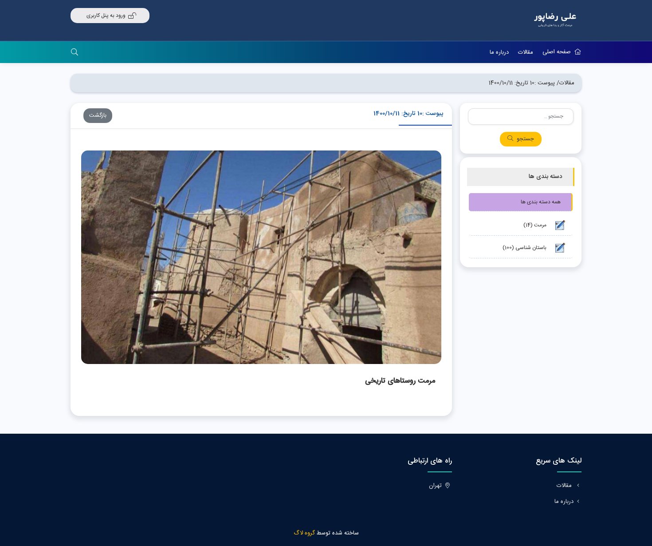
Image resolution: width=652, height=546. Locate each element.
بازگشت (97, 115)
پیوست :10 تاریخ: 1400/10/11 (522, 83)
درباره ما (499, 52)
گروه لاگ (304, 533)
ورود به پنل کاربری (106, 15)
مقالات (525, 52)
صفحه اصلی (556, 52)
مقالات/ (565, 83)
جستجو (525, 139)
